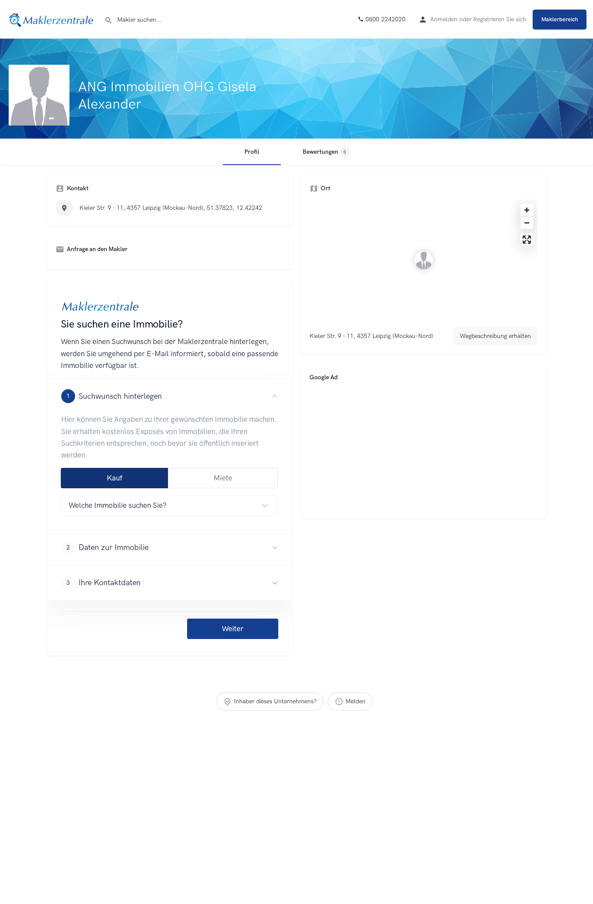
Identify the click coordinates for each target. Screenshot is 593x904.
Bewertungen (324, 152)
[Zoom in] (527, 210)
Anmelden (444, 19)
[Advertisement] (423, 449)
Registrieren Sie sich (499, 19)
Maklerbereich (559, 19)
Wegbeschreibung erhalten (495, 336)
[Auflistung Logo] (39, 95)
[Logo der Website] (52, 19)
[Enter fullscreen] (527, 239)
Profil (251, 152)
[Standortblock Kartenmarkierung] (424, 260)
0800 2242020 (384, 19)
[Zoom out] (527, 222)
